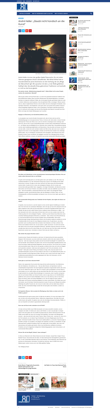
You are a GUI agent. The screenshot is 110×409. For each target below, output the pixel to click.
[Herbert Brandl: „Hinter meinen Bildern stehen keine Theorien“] (73, 80)
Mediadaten (29, 1)
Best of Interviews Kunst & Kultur (42, 13)
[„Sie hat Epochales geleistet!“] (73, 44)
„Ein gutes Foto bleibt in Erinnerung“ (83, 57)
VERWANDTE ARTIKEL (24, 374)
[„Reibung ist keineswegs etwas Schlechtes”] (42, 382)
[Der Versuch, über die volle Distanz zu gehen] (25, 382)
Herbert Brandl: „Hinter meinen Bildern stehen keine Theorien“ (84, 79)
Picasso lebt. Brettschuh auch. (58, 388)
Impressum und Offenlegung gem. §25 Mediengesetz (82, 407)
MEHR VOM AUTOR (34, 374)
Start (19, 16)
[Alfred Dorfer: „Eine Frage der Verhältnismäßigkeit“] (73, 66)
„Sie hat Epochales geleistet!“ (84, 42)
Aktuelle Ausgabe (25, 13)
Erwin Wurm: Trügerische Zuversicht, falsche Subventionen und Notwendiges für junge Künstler (28, 366)
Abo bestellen (36, 1)
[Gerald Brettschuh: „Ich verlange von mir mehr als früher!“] (73, 87)
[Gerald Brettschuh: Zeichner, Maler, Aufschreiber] (73, 51)
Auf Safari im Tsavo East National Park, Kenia (55, 365)
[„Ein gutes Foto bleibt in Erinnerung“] (73, 58)
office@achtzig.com (35, 399)
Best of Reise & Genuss (61, 13)
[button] (91, 13)
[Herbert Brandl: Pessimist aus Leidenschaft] (73, 73)
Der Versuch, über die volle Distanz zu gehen (24, 389)
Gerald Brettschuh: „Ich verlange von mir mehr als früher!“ (84, 87)
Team (24, 1)
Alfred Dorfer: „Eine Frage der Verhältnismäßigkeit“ (85, 64)
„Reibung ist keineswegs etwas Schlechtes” (42, 389)
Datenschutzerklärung (65, 407)
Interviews (23, 16)
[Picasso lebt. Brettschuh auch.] (58, 382)
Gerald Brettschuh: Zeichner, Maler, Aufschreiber (84, 50)
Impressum (19, 1)
